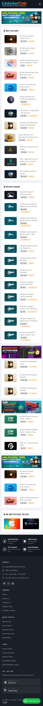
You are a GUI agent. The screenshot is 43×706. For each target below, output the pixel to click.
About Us (5, 598)
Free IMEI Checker (8, 610)
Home (4, 594)
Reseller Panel (7, 606)
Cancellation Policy (9, 661)
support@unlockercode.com (15, 567)
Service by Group (8, 634)
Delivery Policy (7, 657)
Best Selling (6, 637)
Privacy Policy (7, 649)
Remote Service (7, 629)
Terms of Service (8, 653)
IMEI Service (6, 622)
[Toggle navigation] (39, 4)
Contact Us (6, 602)
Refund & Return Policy (10, 665)
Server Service (7, 626)
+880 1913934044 (11, 570)
